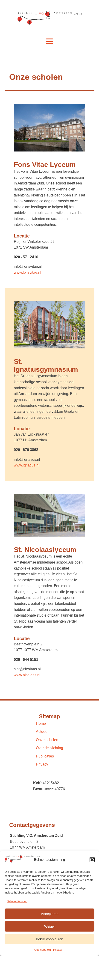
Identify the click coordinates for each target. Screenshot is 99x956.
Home (41, 723)
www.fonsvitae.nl (27, 272)
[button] (92, 859)
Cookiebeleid (42, 949)
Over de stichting (49, 748)
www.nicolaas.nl (27, 675)
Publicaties (45, 756)
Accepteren (49, 914)
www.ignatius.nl (26, 465)
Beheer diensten (17, 901)
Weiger (49, 926)
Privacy (57, 949)
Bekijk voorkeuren (49, 939)
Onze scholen (47, 740)
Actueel (42, 731)
